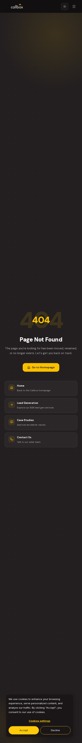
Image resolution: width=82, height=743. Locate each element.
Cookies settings (39, 720)
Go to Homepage (43, 367)
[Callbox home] (17, 6)
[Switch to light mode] (64, 6)
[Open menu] (74, 6)
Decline (55, 730)
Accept (23, 730)
